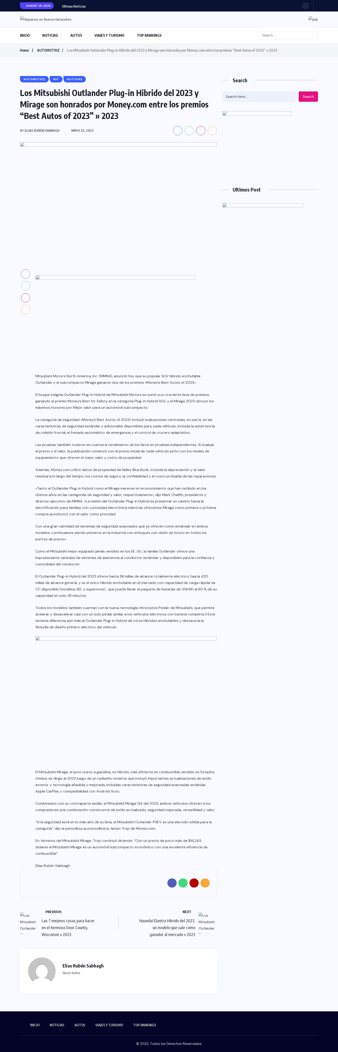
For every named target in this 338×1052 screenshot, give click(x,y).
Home (24, 50)
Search (308, 96)
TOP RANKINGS (149, 35)
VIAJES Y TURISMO (109, 35)
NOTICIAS (50, 35)
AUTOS (76, 35)
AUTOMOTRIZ (48, 50)
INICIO (25, 35)
